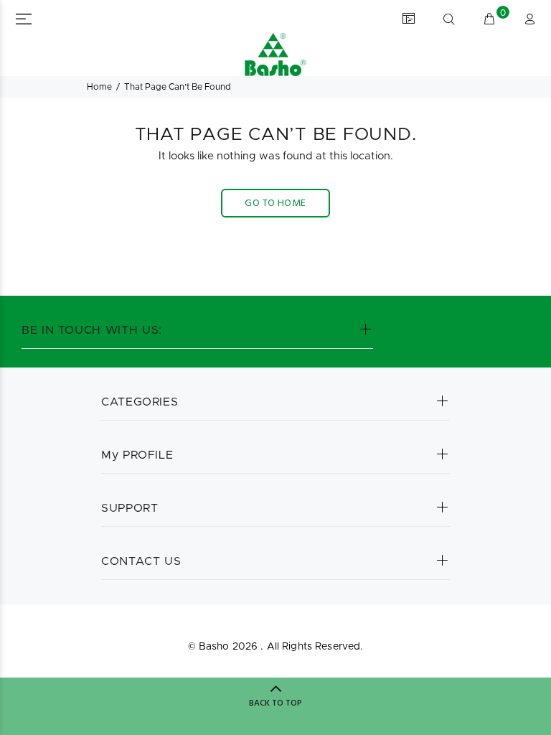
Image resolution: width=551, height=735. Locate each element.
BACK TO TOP (275, 703)
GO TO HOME (275, 203)
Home (99, 87)
